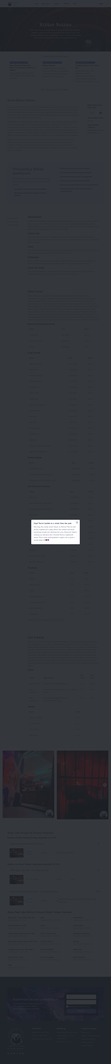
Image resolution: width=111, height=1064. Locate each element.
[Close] (77, 522)
